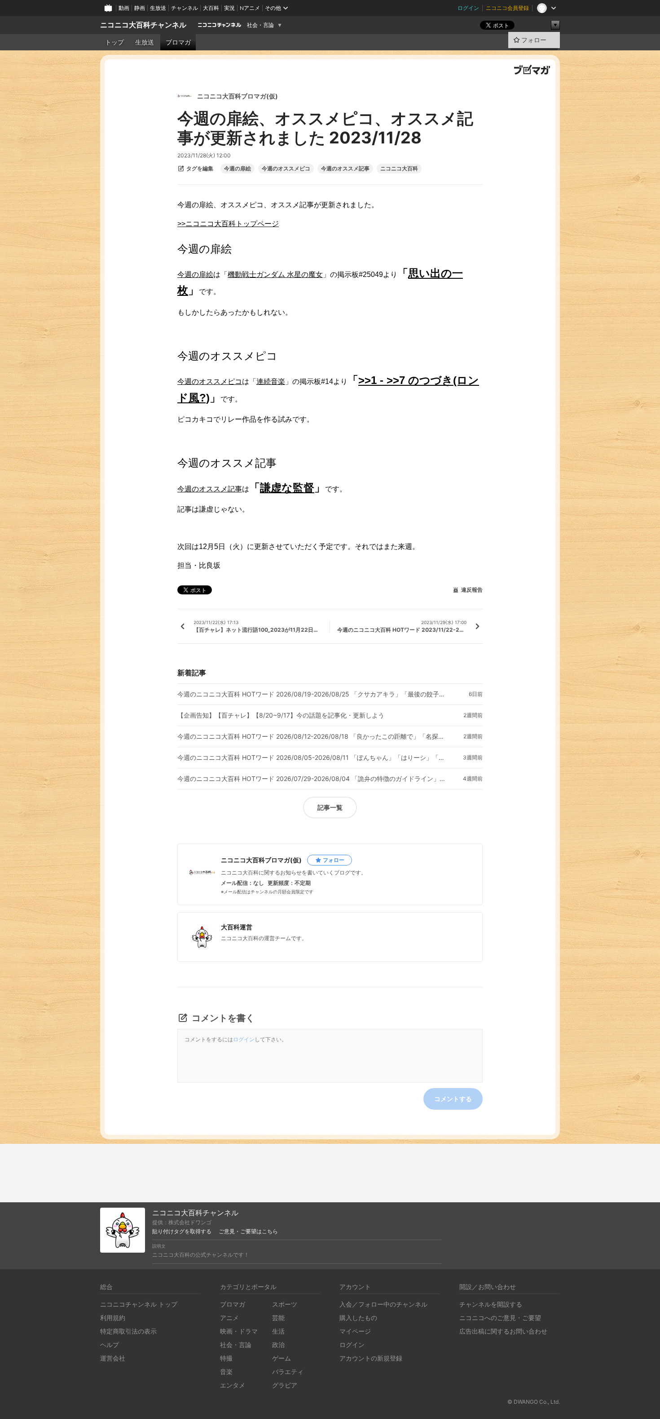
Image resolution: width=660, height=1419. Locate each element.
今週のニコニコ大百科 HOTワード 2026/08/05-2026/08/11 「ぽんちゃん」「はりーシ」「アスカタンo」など (312, 757)
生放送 (158, 7)
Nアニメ (250, 7)
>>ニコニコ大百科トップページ (228, 224)
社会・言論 (260, 25)
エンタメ (232, 1385)
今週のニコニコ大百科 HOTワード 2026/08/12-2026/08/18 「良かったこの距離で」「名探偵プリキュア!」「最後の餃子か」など (312, 736)
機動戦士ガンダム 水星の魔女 (275, 274)
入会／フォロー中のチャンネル (383, 1304)
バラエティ (288, 1371)
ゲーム (281, 1358)
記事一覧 (330, 807)
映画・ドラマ (239, 1331)
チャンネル (184, 7)
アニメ (229, 1317)
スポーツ (284, 1304)
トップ (114, 42)
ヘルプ (109, 1344)
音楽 (226, 1371)
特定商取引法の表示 (128, 1331)
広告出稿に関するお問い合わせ (503, 1331)
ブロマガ (178, 42)
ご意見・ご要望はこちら (248, 1231)
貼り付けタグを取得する (181, 1231)
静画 (139, 7)
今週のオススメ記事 (345, 168)
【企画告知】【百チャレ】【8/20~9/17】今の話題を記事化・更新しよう (280, 715)
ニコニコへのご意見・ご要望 (500, 1317)
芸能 (278, 1317)
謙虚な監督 (287, 488)
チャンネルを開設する (490, 1304)
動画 (124, 7)
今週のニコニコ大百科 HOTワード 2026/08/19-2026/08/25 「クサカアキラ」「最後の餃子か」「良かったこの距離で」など (312, 694)
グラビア (284, 1385)
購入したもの (358, 1317)
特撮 (226, 1358)
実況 (229, 7)
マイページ (355, 1331)
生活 (278, 1331)
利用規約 (112, 1317)
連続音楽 (270, 381)
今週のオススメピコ (286, 168)
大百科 (211, 7)
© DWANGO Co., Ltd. (533, 1401)
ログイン (468, 7)
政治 (278, 1344)
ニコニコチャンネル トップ (138, 1304)
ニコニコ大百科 (399, 168)
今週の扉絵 (237, 168)
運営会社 (112, 1358)
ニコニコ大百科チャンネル (143, 25)
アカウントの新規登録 (370, 1358)
